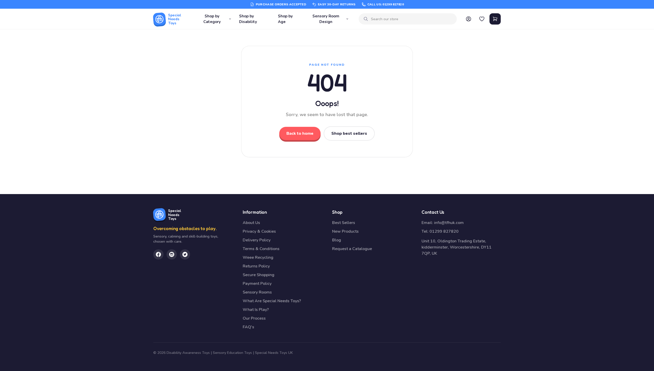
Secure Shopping (258, 275)
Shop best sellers (349, 133)
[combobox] (412, 19)
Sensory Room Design (325, 19)
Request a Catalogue (352, 249)
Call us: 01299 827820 (385, 4)
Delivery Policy (257, 240)
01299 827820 (444, 231)
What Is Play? (256, 309)
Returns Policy (256, 266)
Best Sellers (343, 223)
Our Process (254, 318)
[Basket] (495, 19)
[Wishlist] (481, 19)
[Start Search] (366, 19)
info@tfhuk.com (449, 223)
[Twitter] (185, 254)
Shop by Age (285, 19)
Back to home (299, 133)
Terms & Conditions (261, 249)
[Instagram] (172, 254)
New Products (345, 231)
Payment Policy (257, 283)
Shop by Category (212, 19)
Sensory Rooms (257, 292)
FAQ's (248, 327)
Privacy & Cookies (259, 231)
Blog (336, 240)
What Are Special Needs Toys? (272, 301)
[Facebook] (158, 254)
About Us (251, 223)
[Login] (468, 19)
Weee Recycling (258, 257)
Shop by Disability (248, 19)
